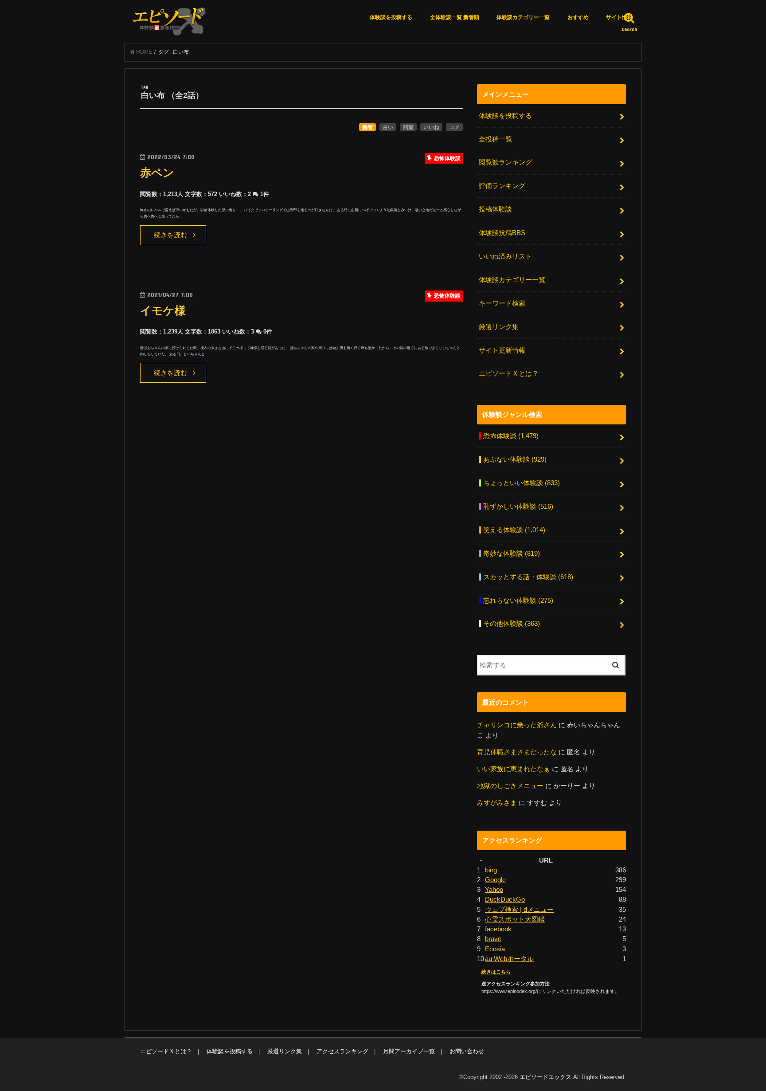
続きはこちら (496, 971)
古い (388, 127)
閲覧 (408, 127)
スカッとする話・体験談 (528, 577)
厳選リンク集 (499, 326)
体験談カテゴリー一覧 (523, 17)
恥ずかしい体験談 (518, 506)
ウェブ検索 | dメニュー (519, 909)
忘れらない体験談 (518, 600)
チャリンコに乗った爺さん (517, 725)
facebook (498, 929)
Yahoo (494, 889)
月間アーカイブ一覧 (409, 1051)
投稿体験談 (495, 209)
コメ (454, 127)
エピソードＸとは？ (509, 373)
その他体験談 (511, 623)
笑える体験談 (514, 530)
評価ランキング (502, 185)
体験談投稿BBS (502, 232)
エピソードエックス (545, 1077)
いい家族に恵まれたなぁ (513, 769)
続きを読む (170, 235)
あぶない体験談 (515, 459)
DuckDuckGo (505, 899)
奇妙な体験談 (511, 553)
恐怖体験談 (511, 436)
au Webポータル (509, 958)
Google (495, 879)
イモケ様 (163, 311)
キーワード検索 (502, 303)
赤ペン (157, 173)
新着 (367, 127)
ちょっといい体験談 (521, 483)
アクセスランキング (342, 1051)
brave (493, 938)
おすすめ (578, 17)
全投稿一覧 (495, 139)
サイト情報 (619, 17)
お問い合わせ (466, 1051)
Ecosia (495, 949)
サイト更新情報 (502, 350)
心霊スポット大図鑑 (515, 919)
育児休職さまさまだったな (517, 752)
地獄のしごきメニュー (510, 785)
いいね (431, 127)
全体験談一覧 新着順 (454, 17)
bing (491, 870)
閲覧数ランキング (505, 162)
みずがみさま (497, 802)
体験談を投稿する (391, 17)
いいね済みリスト (505, 256)
